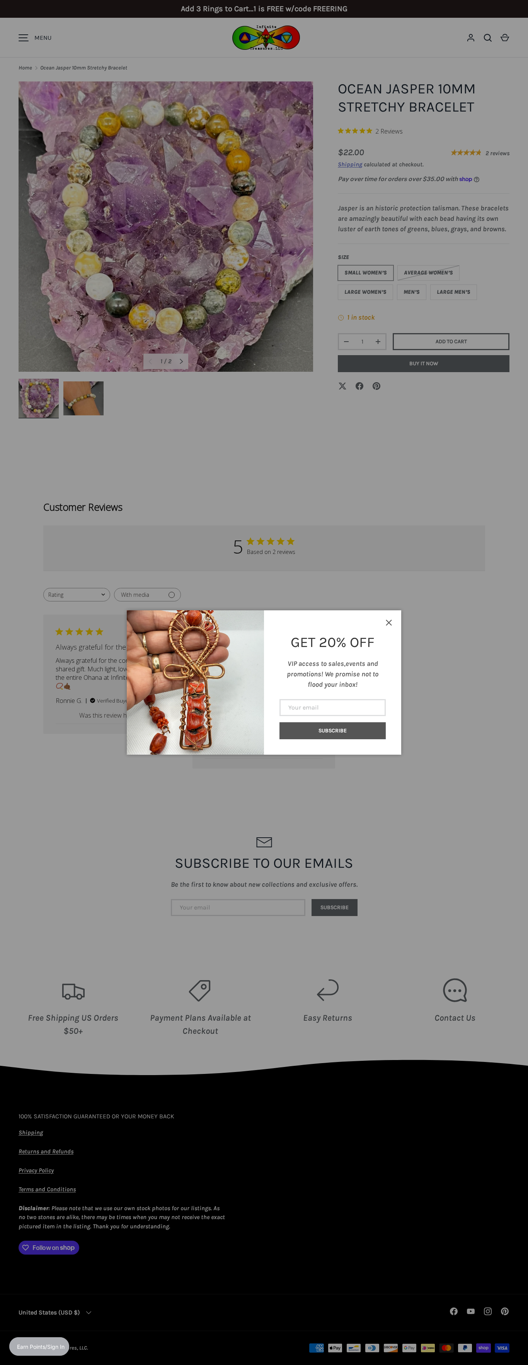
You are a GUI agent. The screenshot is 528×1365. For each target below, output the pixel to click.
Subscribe (333, 730)
